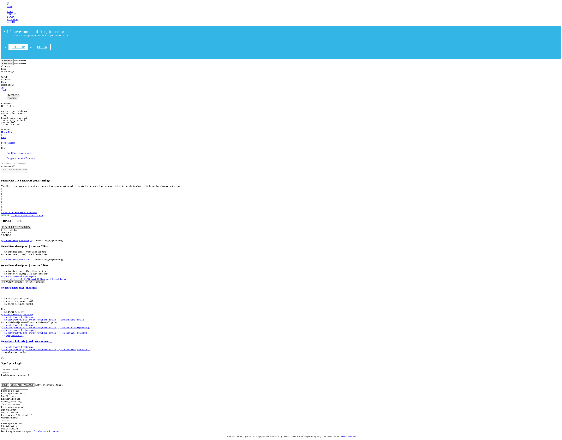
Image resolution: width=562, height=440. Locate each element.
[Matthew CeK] (5, 215)
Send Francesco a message (19, 153)
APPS (10, 11)
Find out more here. (348, 436)
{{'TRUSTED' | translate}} (12, 282)
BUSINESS (12, 19)
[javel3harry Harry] (2, 215)
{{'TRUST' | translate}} (35, 282)
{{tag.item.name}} (14, 335)
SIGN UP (18, 47)
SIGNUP (11, 14)
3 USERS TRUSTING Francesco (27, 215)
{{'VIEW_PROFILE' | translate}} (17, 314)
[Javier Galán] (8, 215)
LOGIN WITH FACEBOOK (22, 385)
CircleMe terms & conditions (47, 431)
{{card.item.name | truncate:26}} (74, 349)
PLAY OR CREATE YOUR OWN (16, 227)
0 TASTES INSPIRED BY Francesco (19, 212)
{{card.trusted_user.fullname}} (54, 279)
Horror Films (7, 132)
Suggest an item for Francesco (21, 158)
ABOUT (11, 22)
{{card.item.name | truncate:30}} (16, 240)
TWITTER (12, 98)
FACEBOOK (13, 95)
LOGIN (10, 17)
